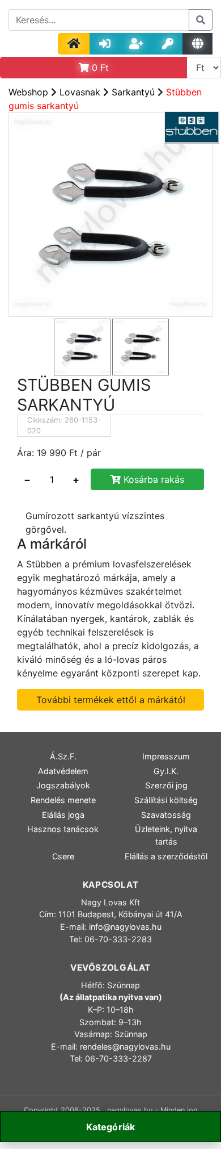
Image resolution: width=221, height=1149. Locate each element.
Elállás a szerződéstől (166, 856)
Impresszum (166, 756)
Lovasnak (80, 92)
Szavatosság (166, 815)
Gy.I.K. (166, 771)
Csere (63, 856)
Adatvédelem (63, 771)
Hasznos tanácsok (63, 829)
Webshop (28, 92)
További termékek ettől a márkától (110, 699)
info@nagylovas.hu (125, 926)
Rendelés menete (63, 800)
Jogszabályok (63, 785)
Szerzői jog (166, 785)
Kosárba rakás (152, 479)
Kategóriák (110, 1127)
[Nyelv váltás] (197, 44)
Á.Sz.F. (63, 756)
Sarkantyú (133, 92)
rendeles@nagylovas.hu (125, 1046)
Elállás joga (63, 815)
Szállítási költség (166, 800)
